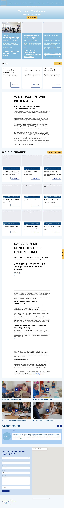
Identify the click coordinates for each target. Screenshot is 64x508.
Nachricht (4, 475)
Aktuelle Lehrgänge (32, 17)
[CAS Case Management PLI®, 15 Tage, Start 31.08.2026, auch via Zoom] (11, 223)
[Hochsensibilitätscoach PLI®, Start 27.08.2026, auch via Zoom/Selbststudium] (32, 168)
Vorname (4, 460)
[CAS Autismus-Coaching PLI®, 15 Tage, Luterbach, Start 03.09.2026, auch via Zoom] (52, 223)
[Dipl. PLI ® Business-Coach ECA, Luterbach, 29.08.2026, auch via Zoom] (32, 196)
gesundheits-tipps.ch (36, 374)
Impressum (3, 504)
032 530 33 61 (5, 503)
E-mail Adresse (5, 470)
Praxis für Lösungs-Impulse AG (32, 6)
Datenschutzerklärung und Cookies (11, 504)
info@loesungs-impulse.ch (8, 502)
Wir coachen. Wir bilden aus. (32, 11)
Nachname (4, 465)
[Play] (16, 389)
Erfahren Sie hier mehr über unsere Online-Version (11, 53)
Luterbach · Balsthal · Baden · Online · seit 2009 (32, 14)
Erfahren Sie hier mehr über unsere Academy (52, 55)
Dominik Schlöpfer (17, 273)
